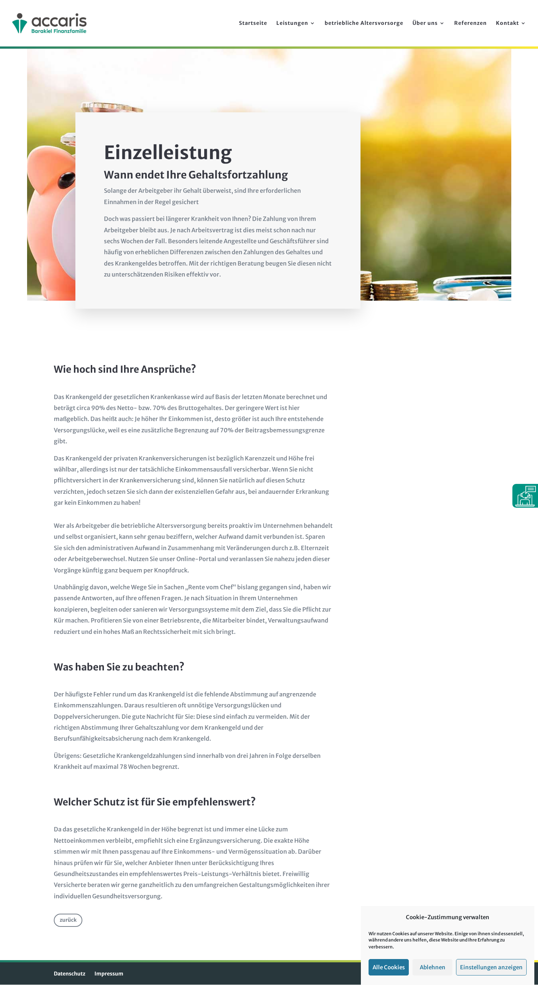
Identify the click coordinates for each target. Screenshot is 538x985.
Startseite (253, 23)
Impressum (108, 973)
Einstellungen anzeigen (491, 967)
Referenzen (470, 23)
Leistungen (292, 23)
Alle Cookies (389, 967)
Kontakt (507, 23)
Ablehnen (432, 967)
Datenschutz (69, 973)
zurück (68, 920)
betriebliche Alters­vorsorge (364, 23)
